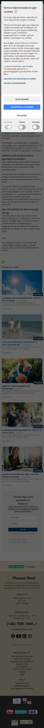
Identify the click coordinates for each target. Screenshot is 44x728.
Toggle (8, 127)
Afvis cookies (22, 99)
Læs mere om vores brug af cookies (20, 78)
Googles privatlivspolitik (15, 83)
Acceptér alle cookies (22, 107)
